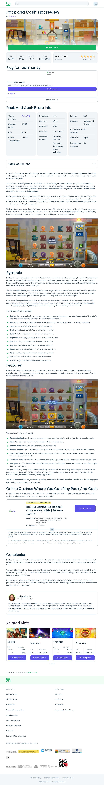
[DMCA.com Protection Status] (11, 751)
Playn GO (12, 16)
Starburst (35, 643)
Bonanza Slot (11, 694)
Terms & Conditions (51, 778)
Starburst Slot (11, 699)
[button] (49, 663)
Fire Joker (81, 643)
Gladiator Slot (12, 715)
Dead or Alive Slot (13, 725)
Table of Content (19, 164)
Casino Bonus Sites (12, 672)
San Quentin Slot (13, 720)
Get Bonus (51, 89)
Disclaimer (59, 704)
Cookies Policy (67, 778)
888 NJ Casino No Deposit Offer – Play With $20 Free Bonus (30, 85)
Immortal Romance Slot (16, 736)
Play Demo (53, 47)
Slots (23, 672)
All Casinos (50, 99)
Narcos (11, 642)
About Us (58, 694)
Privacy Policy (36, 778)
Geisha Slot (11, 704)
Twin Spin (58, 642)
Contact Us (59, 699)
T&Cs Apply (11, 93)
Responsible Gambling (64, 710)
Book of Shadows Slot (15, 710)
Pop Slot (9, 731)
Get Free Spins (16, 658)
